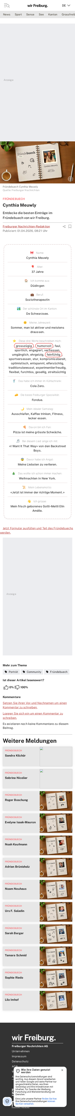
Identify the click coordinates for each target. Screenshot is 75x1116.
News (6, 14)
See (41, 14)
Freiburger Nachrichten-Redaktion (26, 226)
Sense (30, 14)
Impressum (19, 1056)
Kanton (52, 14)
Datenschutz (20, 1061)
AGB (15, 1066)
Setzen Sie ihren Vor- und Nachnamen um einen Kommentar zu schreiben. (35, 705)
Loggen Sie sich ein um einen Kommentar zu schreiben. (33, 716)
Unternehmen (21, 1051)
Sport (18, 14)
